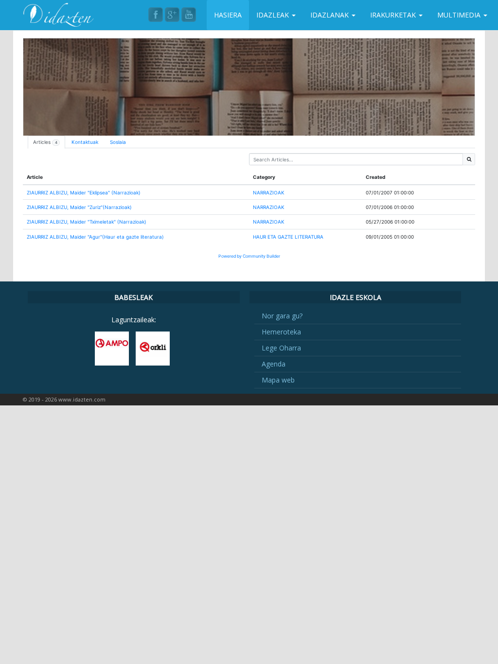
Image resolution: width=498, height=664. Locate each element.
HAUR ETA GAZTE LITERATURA (288, 237)
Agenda (273, 363)
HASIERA (228, 14)
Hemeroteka (281, 331)
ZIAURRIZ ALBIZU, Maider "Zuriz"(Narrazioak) (79, 207)
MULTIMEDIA (459, 14)
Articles (45, 142)
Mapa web (278, 379)
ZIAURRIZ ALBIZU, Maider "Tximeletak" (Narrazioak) (86, 222)
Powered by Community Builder (249, 256)
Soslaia (118, 142)
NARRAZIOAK (269, 192)
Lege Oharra (281, 347)
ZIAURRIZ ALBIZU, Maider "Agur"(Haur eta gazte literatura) (95, 237)
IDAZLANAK (330, 14)
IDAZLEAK (273, 14)
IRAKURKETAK (394, 14)
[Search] (468, 159)
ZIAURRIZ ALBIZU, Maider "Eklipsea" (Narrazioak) (84, 192)
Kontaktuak (84, 142)
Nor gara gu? (282, 315)
